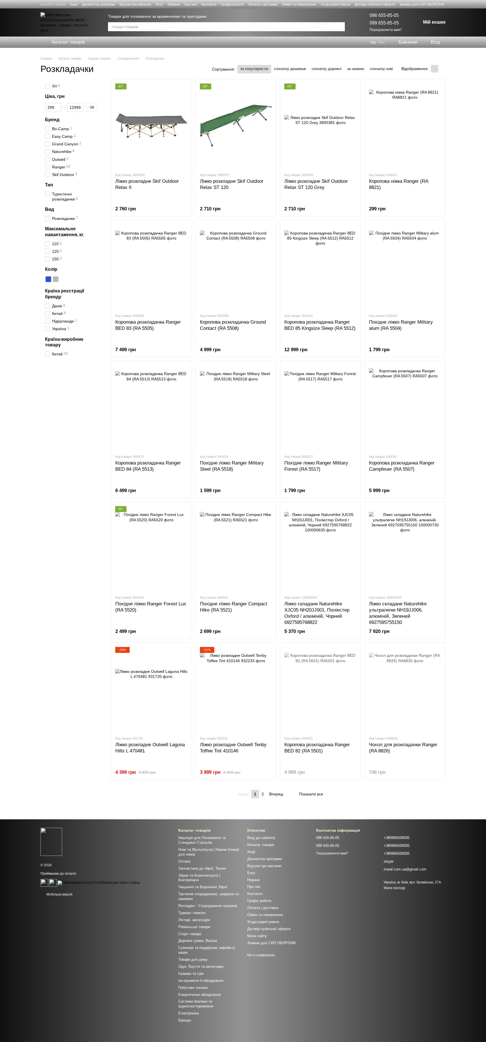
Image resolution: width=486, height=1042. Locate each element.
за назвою (355, 69)
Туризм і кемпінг (192, 913)
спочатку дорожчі (326, 69)
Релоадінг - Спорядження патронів (207, 906)
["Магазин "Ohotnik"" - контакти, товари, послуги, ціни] (51, 841)
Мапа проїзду (394, 888)
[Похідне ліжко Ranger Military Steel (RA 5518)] (236, 407)
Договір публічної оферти (375, 4)
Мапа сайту (257, 936)
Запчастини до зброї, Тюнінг (202, 868)
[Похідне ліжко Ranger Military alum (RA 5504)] (405, 266)
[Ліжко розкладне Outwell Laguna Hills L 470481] (151, 689)
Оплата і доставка (262, 4)
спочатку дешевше (290, 69)
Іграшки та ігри (190, 973)
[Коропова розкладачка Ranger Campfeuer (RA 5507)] (405, 407)
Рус (382, 42)
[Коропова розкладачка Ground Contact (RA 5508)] (236, 266)
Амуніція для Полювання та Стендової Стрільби (202, 840)
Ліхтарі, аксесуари (194, 920)
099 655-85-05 (384, 23)
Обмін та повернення (299, 4)
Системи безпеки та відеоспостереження (195, 1003)
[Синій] (48, 279)
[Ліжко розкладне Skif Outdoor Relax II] (151, 126)
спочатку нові (381, 69)
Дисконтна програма (98, 4)
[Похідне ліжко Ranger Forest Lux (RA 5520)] (151, 548)
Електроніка (188, 1013)
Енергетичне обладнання (199, 995)
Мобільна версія (59, 894)
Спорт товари (189, 934)
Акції (74, 4)
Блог (159, 4)
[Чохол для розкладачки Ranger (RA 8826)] (405, 689)
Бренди (184, 1020)
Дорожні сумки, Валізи (197, 941)
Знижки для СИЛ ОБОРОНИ (422, 4)
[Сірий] (55, 279)
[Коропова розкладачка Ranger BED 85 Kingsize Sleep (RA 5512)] (320, 266)
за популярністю (254, 69)
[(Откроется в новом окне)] (44, 883)
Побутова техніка (193, 987)
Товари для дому (193, 959)
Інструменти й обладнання (200, 980)
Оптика (184, 861)
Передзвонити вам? (386, 30)
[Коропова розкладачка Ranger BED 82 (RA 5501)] (320, 689)
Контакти (209, 4)
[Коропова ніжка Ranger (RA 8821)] (405, 126)
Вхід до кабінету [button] (261, 838)
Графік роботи (232, 4)
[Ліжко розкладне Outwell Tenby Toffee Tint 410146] (236, 689)
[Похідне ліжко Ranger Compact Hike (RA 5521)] (236, 548)
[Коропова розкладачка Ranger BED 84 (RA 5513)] (151, 407)
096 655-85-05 (384, 15)
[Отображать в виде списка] (442, 69)
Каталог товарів (53, 4)
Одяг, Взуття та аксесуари (200, 966)
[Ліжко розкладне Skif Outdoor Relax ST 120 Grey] (320, 126)
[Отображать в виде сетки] (434, 69)
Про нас (190, 4)
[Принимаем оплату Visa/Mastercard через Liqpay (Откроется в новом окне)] (99, 883)
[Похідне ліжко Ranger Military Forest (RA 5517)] (320, 407)
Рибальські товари (194, 927)
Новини (174, 4)
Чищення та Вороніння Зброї (202, 887)
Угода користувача (335, 4)
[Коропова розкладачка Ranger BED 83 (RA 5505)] (151, 266)
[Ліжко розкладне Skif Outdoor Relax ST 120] (236, 126)
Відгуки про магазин (135, 4)
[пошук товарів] (340, 26)
